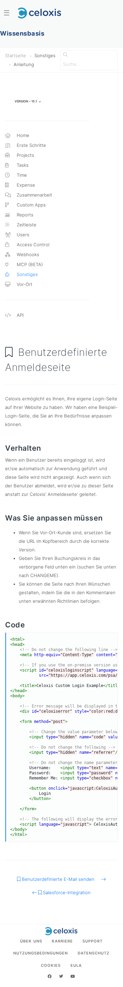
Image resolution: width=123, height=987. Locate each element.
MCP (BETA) (29, 264)
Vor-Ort (23, 284)
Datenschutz (93, 953)
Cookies (51, 965)
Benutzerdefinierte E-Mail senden (60, 879)
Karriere (62, 941)
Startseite (15, 55)
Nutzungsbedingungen (40, 953)
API (19, 315)
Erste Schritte (30, 145)
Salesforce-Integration (66, 892)
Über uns (31, 941)
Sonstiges (26, 274)
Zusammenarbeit (33, 195)
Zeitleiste (25, 224)
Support (92, 941)
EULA (76, 965)
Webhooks (27, 254)
